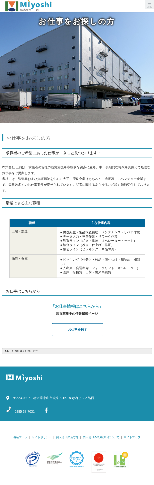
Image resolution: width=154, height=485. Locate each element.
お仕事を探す (77, 329)
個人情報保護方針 (67, 437)
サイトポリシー (42, 437)
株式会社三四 (20, 6)
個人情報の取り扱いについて (101, 437)
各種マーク (20, 437)
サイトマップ (132, 437)
